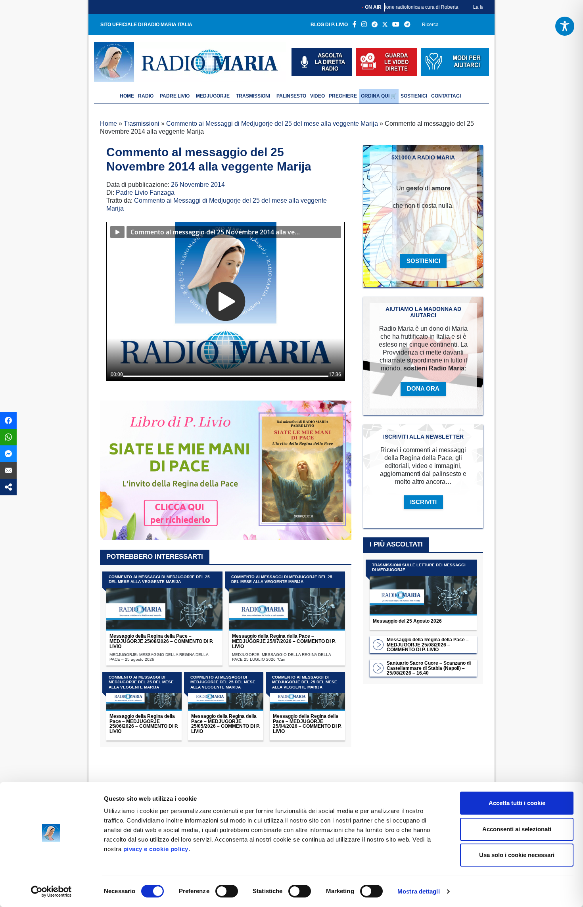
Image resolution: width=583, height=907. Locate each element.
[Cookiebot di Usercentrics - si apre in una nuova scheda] (51, 891)
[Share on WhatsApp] (8, 437)
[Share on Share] (8, 487)
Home (108, 123)
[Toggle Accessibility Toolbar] (564, 26)
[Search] (480, 26)
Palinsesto (291, 96)
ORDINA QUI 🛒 (379, 96)
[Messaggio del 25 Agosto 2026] (423, 588)
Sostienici (414, 96)
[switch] (226, 891)
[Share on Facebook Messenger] (8, 453)
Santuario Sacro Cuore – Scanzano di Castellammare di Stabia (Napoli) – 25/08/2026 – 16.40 (429, 668)
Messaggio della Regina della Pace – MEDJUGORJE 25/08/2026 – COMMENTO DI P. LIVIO (161, 641)
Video (317, 96)
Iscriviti (423, 502)
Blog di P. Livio (329, 24)
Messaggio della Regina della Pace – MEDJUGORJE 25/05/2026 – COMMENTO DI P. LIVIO (225, 723)
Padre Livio (175, 96)
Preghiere (343, 96)
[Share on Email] (8, 470)
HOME (127, 96)
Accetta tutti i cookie (517, 803)
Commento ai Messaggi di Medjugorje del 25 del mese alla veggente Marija (272, 123)
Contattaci (446, 96)
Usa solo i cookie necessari (516, 854)
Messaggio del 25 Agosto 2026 (407, 621)
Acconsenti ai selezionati (516, 829)
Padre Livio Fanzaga (145, 192)
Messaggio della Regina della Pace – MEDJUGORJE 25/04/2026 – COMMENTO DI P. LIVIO (307, 723)
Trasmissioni (253, 96)
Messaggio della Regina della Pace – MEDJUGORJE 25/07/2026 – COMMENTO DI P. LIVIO (284, 641)
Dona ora (423, 388)
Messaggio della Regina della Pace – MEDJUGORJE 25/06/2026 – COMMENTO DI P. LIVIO (143, 723)
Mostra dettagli (418, 891)
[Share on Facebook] (8, 420)
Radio (145, 96)
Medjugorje (213, 96)
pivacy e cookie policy (155, 849)
